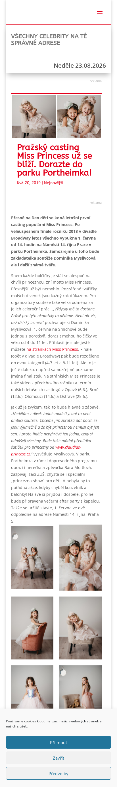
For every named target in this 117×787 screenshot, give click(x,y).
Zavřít (58, 758)
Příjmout (58, 742)
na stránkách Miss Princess (52, 349)
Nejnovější (53, 183)
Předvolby (58, 773)
